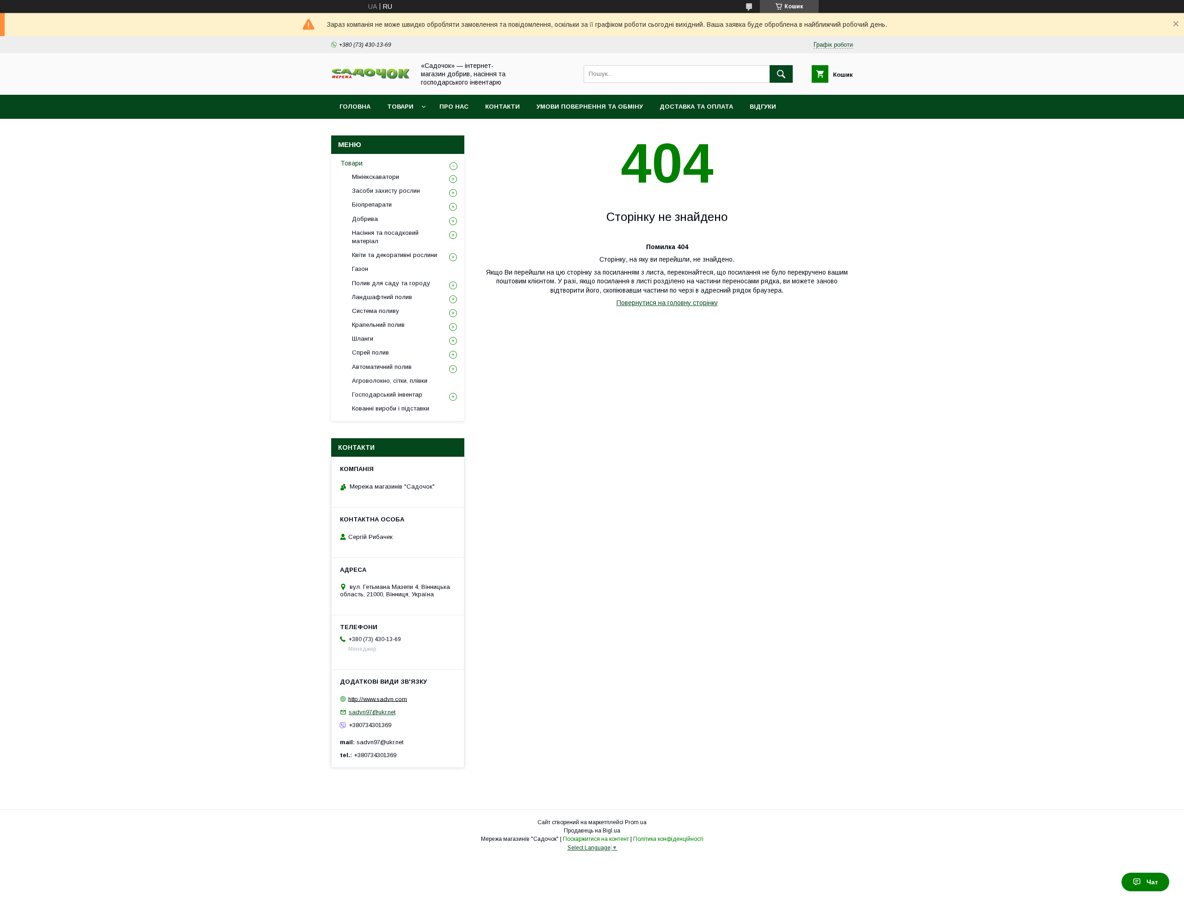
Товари (400, 106)
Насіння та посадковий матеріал (385, 237)
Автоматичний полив (382, 366)
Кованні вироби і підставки (390, 408)
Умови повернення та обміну (589, 106)
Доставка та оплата (696, 106)
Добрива (365, 218)
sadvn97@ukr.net (372, 712)
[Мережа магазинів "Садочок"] (370, 77)
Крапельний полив (378, 324)
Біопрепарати (372, 204)
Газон (360, 268)
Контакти (502, 106)
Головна (354, 106)
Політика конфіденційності (668, 839)
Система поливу (375, 310)
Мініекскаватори (375, 176)
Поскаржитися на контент (596, 839)
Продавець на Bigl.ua (592, 830)
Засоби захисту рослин (386, 190)
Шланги (362, 338)
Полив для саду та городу (391, 283)
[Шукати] (781, 74)
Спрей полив (370, 352)
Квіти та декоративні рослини (394, 254)
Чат (1152, 882)
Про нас (454, 106)
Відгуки (763, 106)
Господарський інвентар (387, 394)
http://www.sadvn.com (377, 698)
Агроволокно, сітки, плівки (389, 380)
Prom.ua (636, 822)
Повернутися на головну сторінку (667, 302)
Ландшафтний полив (382, 297)
